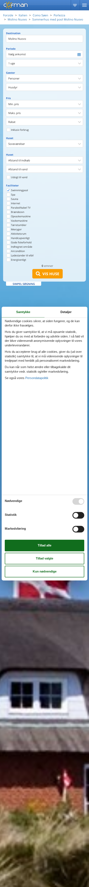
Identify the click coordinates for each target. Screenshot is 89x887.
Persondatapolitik (36, 378)
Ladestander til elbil (22, 255)
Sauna (14, 199)
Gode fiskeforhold (20, 242)
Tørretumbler (18, 225)
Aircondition (17, 251)
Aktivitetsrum (18, 233)
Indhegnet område (21, 246)
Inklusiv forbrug (19, 130)
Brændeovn (17, 212)
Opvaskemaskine (20, 216)
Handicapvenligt (20, 238)
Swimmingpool (19, 190)
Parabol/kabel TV (20, 207)
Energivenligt (18, 260)
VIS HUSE (49, 273)
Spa (12, 194)
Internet (15, 203)
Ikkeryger (16, 229)
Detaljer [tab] (66, 312)
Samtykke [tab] (23, 312)
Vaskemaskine (19, 220)
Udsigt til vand (18, 177)
